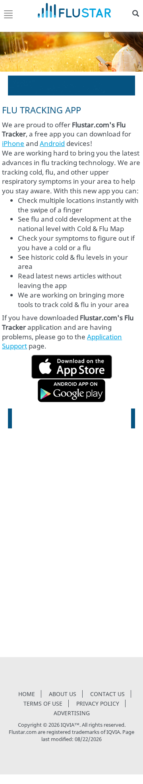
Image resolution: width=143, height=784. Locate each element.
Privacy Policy (97, 703)
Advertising (72, 713)
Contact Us (107, 694)
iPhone (13, 143)
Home (26, 694)
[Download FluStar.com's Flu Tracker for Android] (71, 389)
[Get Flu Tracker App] (71, 365)
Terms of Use (42, 703)
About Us (62, 694)
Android (52, 143)
